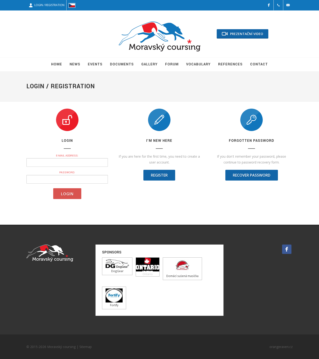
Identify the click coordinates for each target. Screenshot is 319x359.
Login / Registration (48, 5)
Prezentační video (246, 34)
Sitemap (85, 347)
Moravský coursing (61, 347)
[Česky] (72, 5)
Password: (67, 172)
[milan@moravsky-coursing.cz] (288, 5)
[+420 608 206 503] (278, 5)
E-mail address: (67, 156)
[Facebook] (268, 5)
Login (67, 193)
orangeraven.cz (281, 347)
